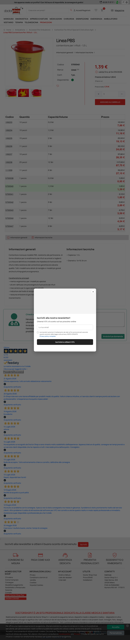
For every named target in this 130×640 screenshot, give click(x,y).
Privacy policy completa (47, 336)
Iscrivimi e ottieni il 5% (65, 342)
